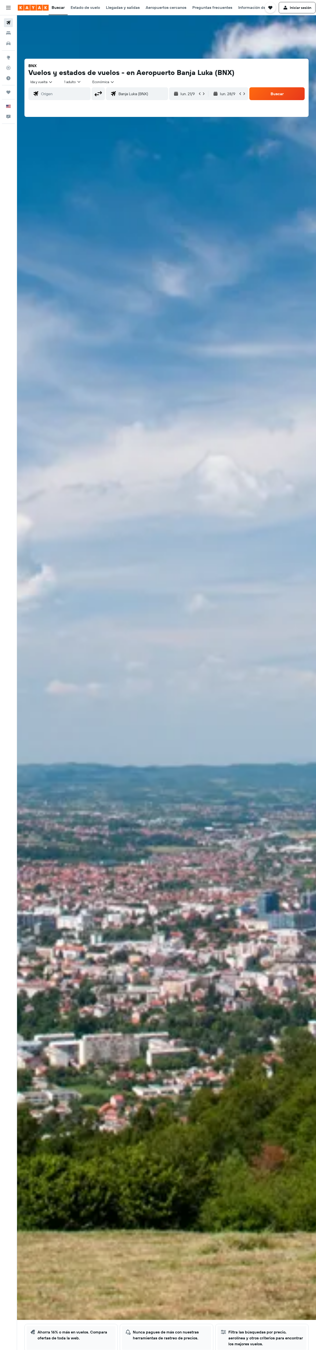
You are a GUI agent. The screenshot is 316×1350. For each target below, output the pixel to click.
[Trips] (8, 92)
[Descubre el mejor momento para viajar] (8, 78)
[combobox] (41, 81)
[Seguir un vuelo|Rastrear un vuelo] (8, 68)
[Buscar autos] (8, 43)
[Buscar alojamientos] (8, 33)
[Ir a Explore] (8, 57)
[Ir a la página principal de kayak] (33, 8)
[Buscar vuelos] (8, 23)
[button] (8, 7)
